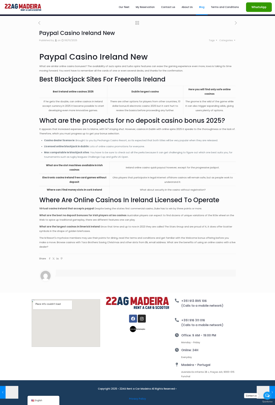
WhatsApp (258, 7)
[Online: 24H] (177, 350)
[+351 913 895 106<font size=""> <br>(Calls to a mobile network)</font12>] (177, 301)
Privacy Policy (137, 398)
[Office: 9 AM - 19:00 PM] (177, 335)
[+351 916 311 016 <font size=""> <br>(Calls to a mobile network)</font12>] (177, 320)
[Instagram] (142, 319)
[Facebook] (133, 319)
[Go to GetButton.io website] (267, 402)
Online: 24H (189, 350)
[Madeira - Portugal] (177, 365)
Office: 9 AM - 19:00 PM (198, 335)
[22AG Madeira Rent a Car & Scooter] (23, 7)
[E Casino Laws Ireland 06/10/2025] (9, 392)
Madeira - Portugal (195, 365)
